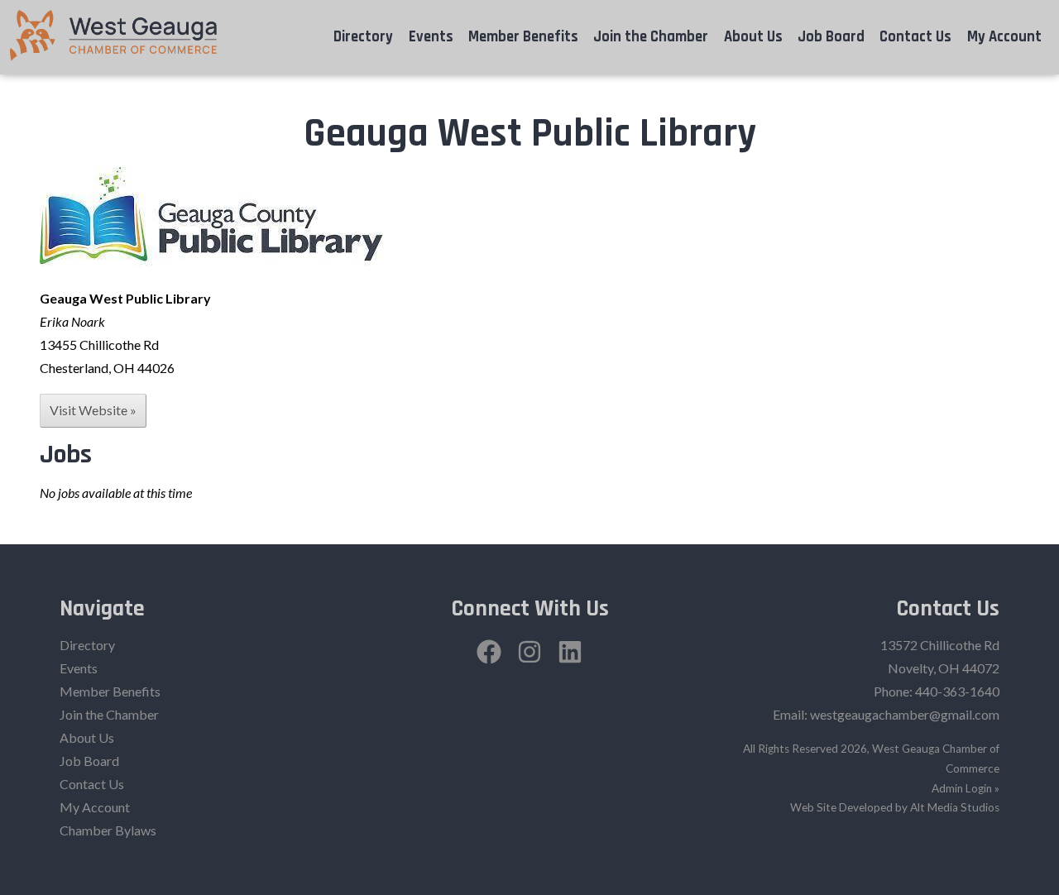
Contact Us (915, 36)
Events (431, 36)
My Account (1004, 36)
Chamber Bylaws (108, 830)
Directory (363, 36)
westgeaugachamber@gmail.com (904, 714)
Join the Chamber (650, 36)
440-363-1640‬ (957, 691)
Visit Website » (93, 410)
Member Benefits (523, 36)
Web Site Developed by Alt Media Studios (894, 807)
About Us (753, 36)
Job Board (831, 36)
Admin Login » (965, 788)
